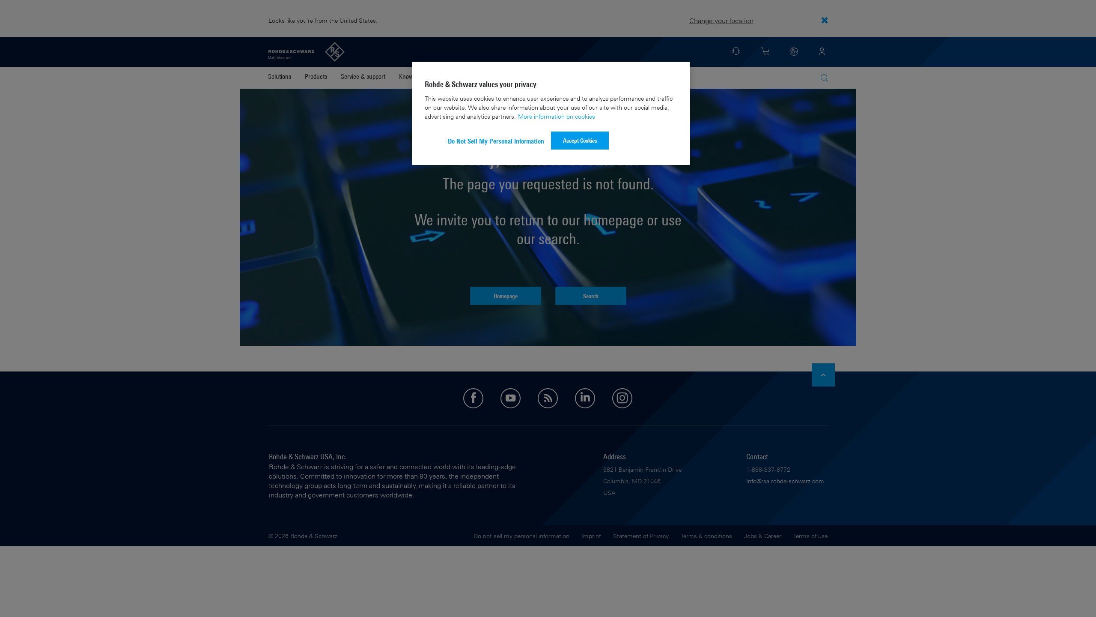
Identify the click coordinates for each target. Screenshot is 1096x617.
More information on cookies (556, 116)
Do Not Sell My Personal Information (496, 141)
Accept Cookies (580, 140)
